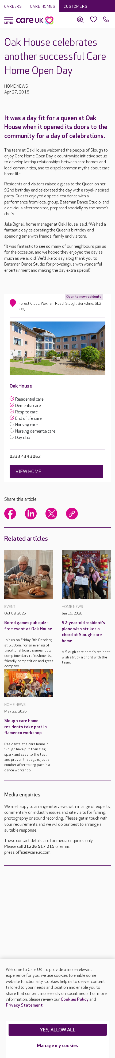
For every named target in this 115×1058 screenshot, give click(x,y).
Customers (75, 6)
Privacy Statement (24, 1005)
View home (28, 471)
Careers (13, 6)
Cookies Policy (75, 999)
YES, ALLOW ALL (58, 1030)
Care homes (42, 6)
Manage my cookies (57, 1045)
